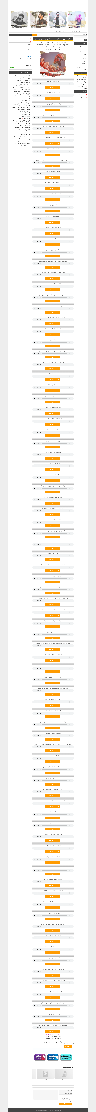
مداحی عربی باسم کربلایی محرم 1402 (22, 84)
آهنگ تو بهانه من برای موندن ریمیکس (81, 77)
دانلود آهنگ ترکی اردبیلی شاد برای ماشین (53, 1040)
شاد (29, 47)
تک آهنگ (28, 41)
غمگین (28, 50)
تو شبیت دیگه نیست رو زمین (24, 109)
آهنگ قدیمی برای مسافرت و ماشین (22, 95)
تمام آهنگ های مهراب (25, 82)
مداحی (28, 53)
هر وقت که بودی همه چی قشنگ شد (22, 143)
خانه (84, 31)
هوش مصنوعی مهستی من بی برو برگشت (21, 129)
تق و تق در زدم (27, 98)
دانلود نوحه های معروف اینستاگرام (81, 95)
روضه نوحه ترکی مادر (25, 77)
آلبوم (29, 38)
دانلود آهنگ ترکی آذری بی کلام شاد (53, 1038)
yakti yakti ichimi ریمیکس (24, 118)
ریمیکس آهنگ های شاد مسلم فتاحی (22, 91)
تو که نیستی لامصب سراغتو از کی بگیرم (22, 136)
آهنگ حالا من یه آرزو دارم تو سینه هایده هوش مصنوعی (80, 52)
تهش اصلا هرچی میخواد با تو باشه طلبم (21, 120)
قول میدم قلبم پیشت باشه (24, 134)
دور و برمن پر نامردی (25, 100)
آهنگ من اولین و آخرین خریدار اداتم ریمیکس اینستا (81, 47)
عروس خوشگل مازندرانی (25, 111)
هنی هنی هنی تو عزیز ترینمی (24, 125)
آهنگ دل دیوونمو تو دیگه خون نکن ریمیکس (20, 104)
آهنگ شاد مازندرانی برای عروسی (23, 80)
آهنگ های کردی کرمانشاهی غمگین (22, 122)
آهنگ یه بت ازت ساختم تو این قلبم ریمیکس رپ (81, 84)
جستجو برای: (84, 34)
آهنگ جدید (28, 63)
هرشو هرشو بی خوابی (25, 145)
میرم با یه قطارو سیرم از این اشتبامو (22, 127)
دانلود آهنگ (51, 87)
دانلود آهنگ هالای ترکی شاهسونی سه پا (53, 1037)
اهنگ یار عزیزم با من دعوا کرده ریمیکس (21, 89)
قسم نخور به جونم (26, 133)
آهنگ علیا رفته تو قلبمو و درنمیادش (81, 58)
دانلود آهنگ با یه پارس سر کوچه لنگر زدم (81, 62)
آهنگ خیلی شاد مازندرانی (25, 79)
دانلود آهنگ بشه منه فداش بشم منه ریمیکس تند (81, 80)
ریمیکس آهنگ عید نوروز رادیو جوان (22, 75)
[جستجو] (34, 35)
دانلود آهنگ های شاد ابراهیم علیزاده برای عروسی (53, 1042)
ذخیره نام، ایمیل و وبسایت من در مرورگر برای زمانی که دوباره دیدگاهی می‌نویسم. (66, 1100)
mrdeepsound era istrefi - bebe (23, 138)
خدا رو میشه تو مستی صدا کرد (23, 102)
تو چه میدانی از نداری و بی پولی (23, 93)
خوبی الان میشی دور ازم (25, 97)
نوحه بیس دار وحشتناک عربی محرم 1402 (21, 88)
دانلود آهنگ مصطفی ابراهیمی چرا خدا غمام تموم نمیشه (81, 67)
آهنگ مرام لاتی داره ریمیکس (24, 106)
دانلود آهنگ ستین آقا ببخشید (82, 87)
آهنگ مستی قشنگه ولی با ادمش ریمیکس (21, 107)
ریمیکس (28, 44)
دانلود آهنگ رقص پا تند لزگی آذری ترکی (53, 50)
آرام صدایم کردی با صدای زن (24, 131)
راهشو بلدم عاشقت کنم (25, 115)
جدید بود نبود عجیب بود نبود (24, 142)
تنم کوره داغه (27, 140)
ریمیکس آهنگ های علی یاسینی (23, 116)
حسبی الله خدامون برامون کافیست (22, 124)
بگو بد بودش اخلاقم (26, 113)
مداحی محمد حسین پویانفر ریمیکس (22, 86)
